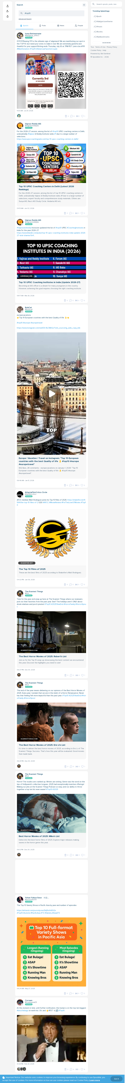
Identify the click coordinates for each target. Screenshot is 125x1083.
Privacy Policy (112, 47)
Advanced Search (25, 19)
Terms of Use (100, 47)
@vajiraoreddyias (32, 126)
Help (104, 50)
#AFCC (46, 502)
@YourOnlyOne (31, 899)
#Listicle (26, 913)
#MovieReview (55, 502)
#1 (55, 134)
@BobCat (29, 309)
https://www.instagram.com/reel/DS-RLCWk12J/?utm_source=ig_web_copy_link (48, 328)
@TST (27, 593)
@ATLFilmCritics (30, 494)
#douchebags (22, 1010)
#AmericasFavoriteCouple (46, 49)
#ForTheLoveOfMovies (71, 502)
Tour (92, 47)
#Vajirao (31, 134)
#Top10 (33, 49)
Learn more (94, 1080)
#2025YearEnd (57, 604)
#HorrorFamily (69, 604)
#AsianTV (56, 913)
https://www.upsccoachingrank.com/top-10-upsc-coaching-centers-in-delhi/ (47, 139)
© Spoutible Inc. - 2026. (100, 57)
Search (20, 5)
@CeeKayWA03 (31, 1002)
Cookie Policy (96, 50)
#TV (42, 913)
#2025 (55, 789)
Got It (116, 1079)
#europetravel (36, 323)
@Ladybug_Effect (32, 35)
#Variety (48, 913)
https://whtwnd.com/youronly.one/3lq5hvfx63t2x (36, 910)
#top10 (55, 131)
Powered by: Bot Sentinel (100, 54)
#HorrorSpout (29, 698)
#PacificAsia (35, 913)
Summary (29, 37)
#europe (26, 323)
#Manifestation (23, 49)
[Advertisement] (51, 876)
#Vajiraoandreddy (24, 228)
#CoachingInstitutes (75, 228)
